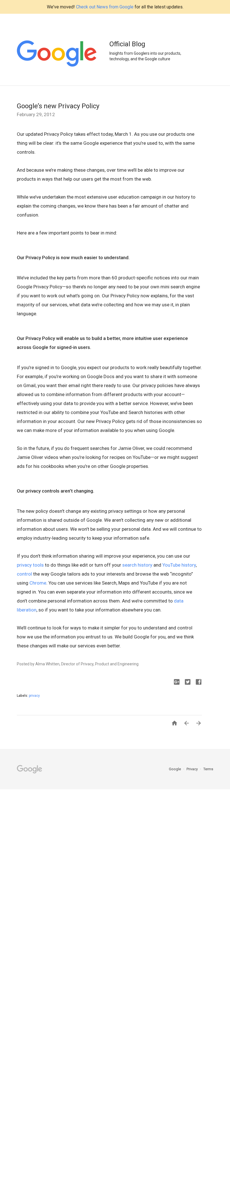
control (24, 574)
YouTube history (179, 565)
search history (137, 565)
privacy (34, 696)
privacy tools (30, 565)
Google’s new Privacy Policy (58, 106)
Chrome (37, 583)
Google (175, 769)
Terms (208, 769)
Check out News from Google (105, 7)
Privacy (193, 769)
